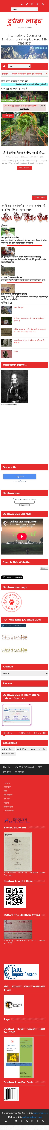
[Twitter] (16, 3)
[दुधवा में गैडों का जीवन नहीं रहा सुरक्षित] (8, 288)
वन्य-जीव (42, 749)
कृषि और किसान (8, 749)
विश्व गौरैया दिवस (8, 754)
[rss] (43, 4)
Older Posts (39, 197)
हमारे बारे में (6, 772)
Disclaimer (9, 811)
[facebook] (11, 1121)
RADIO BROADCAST (24, 767)
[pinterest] (37, 4)
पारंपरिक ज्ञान (8, 807)
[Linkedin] (11, 3)
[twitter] (16, 1121)
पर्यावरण (32, 749)
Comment (40, 733)
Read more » (24, 168)
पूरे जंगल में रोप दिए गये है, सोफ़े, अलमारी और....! (24, 152)
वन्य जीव (7, 799)
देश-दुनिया (9, 116)
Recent (9, 733)
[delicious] (27, 4)
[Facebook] (6, 3)
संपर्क (16, 351)
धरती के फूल (19, 307)
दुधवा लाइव (25, 21)
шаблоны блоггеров (32, 1117)
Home (6, 767)
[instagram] (32, 4)
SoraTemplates (40, 1113)
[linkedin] (21, 4)
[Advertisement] (24, 436)
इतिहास (6, 803)
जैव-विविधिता (21, 749)
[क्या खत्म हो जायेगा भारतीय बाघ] (8, 271)
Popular (24, 733)
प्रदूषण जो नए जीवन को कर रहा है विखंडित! (18, 74)
